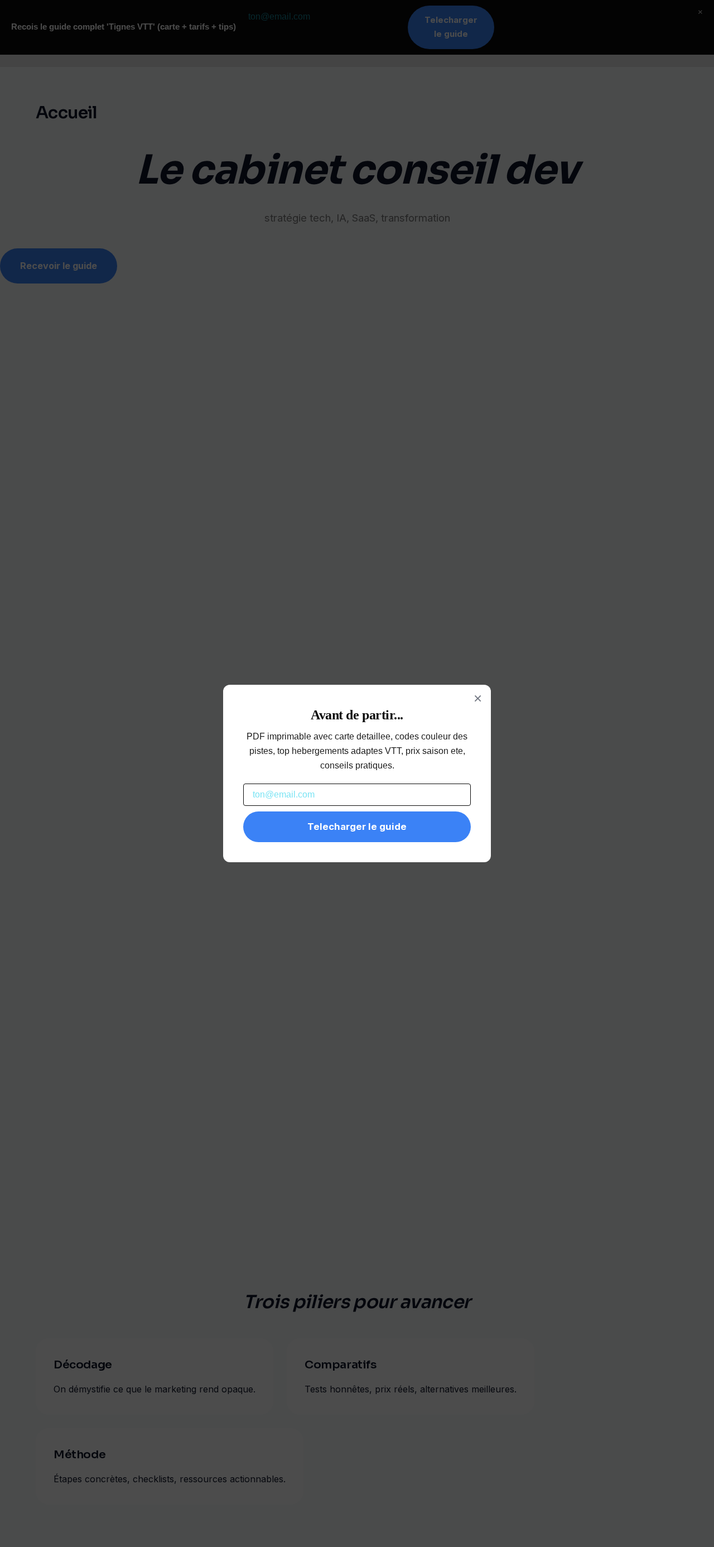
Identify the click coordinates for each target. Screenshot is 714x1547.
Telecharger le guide (357, 826)
